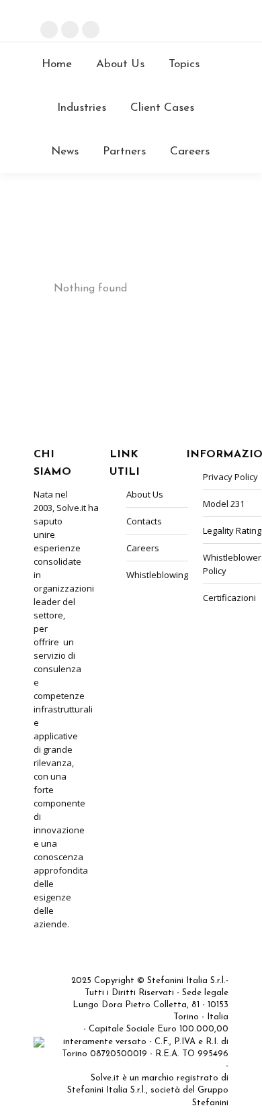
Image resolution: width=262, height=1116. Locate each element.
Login (210, 8)
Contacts (203, 21)
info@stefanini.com (90, 10)
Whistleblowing (157, 575)
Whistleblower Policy (232, 564)
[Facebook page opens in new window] (49, 29)
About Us (144, 494)
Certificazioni (229, 598)
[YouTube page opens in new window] (90, 29)
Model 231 (224, 504)
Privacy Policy (230, 477)
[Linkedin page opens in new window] (70, 29)
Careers (199, 34)
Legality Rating (232, 530)
